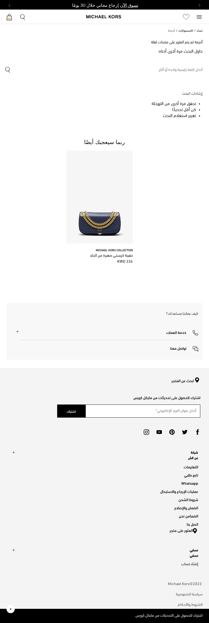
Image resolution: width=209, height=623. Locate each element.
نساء (199, 30)
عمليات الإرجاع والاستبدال (179, 491)
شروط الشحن (188, 499)
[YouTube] (159, 432)
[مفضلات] (186, 17)
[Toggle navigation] (199, 16)
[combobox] (103, 70)
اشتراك (71, 411)
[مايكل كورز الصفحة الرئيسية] (103, 17)
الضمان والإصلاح (186, 507)
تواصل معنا (178, 348)
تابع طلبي (191, 474)
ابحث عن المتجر (182, 381)
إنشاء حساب (189, 564)
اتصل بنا (192, 523)
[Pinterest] (172, 432)
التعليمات (191, 466)
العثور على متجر (181, 530)
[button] (182, 332)
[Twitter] (185, 432)
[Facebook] (197, 432)
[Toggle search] (22, 16)
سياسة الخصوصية (189, 593)
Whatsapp (189, 483)
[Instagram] (146, 432)
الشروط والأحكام (190, 604)
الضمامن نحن (188, 515)
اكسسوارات (186, 30)
